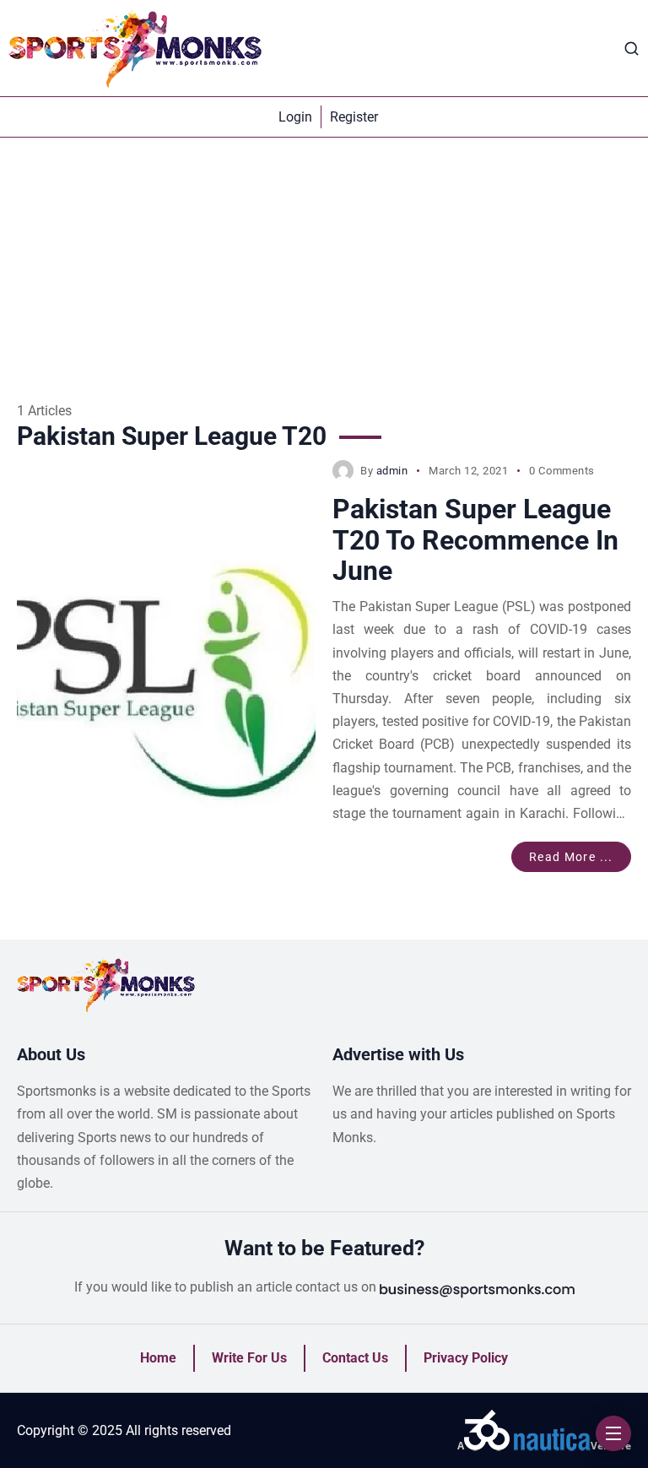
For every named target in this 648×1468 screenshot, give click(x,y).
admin (392, 470)
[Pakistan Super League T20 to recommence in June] (166, 666)
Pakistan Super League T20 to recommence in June (475, 540)
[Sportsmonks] (135, 48)
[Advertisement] (324, 264)
